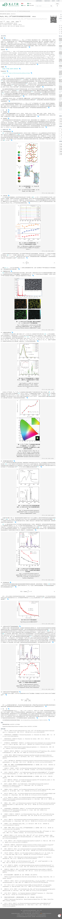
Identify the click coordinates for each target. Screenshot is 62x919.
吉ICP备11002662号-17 (36, 913)
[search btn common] (51, 6)
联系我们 (55, 8)
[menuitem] (6, 8)
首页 (6, 8)
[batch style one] (59, 916)
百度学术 (42, 732)
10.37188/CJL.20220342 (7, 24)
